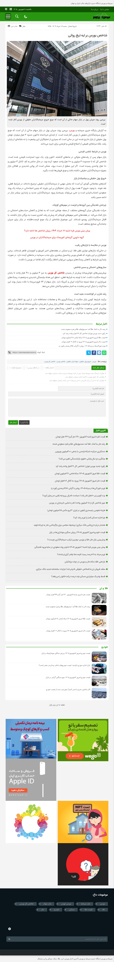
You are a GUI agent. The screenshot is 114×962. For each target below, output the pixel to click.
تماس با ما (104, 9)
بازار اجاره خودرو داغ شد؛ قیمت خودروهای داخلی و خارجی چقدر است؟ (64, 665)
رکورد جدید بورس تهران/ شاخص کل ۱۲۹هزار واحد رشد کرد (84, 333)
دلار (42, 910)
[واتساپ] (104, 353)
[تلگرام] (99, 353)
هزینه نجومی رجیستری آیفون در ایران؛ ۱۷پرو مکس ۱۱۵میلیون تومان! (76, 510)
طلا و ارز (104, 588)
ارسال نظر (13, 422)
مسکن (72, 910)
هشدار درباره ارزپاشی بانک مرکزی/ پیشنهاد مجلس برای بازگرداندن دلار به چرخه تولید (69, 525)
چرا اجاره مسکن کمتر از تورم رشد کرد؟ (89, 518)
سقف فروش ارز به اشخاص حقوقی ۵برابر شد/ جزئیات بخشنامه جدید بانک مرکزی (70, 569)
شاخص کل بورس (49, 361)
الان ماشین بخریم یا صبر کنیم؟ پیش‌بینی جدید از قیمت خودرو (68, 689)
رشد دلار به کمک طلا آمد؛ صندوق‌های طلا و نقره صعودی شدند (83, 329)
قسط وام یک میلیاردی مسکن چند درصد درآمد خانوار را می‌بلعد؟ (78, 576)
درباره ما (94, 9)
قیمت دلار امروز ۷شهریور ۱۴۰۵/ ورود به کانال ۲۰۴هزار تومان (84, 342)
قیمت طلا (88, 910)
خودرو (104, 647)
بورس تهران (66, 904)
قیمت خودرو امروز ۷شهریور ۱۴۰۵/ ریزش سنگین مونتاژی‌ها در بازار (77, 532)
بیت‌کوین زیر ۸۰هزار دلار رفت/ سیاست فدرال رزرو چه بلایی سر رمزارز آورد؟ (73, 496)
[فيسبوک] (94, 353)
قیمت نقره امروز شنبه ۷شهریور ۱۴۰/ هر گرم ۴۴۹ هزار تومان (80, 437)
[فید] (10, 9)
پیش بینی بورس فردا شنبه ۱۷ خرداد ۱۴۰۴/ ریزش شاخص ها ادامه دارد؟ (57, 231)
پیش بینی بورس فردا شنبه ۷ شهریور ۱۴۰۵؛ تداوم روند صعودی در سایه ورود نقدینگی (69, 547)
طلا (103, 910)
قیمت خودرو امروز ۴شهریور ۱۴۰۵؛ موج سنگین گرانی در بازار (68, 677)
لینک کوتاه (41, 352)
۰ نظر (24, 26)
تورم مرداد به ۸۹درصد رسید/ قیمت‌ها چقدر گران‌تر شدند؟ (81, 554)
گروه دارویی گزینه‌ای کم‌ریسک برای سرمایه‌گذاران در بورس (57, 238)
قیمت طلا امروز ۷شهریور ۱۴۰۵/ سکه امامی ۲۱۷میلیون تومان (83, 338)
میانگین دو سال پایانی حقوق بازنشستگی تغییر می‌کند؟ (82, 459)
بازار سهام (47, 904)
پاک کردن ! (24, 422)
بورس (72, 131)
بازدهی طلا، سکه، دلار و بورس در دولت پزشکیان (85, 562)
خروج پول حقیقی (85, 361)
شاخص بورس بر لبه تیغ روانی (87, 35)
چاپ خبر (14, 26)
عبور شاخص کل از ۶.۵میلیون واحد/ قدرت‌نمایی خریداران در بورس (77, 503)
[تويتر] (88, 353)
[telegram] (6, 9)
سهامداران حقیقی (72, 361)
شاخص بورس (61, 361)
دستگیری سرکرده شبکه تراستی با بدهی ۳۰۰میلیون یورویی (80, 451)
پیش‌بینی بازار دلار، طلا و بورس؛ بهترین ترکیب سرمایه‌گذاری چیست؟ (76, 540)
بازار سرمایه (85, 904)
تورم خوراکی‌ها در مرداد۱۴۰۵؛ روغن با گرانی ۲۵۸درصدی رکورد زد (82, 346)
